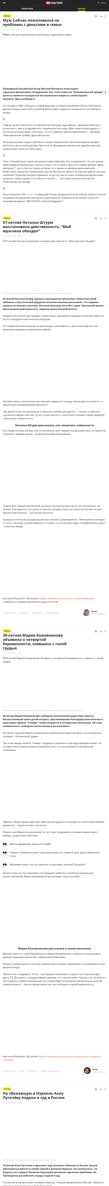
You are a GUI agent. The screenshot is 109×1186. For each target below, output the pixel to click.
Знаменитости (10, 613)
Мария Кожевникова (50, 1071)
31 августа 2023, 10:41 (12, 1102)
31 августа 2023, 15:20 (12, 236)
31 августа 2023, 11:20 (12, 653)
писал (29, 194)
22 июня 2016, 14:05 (11, 29)
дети (22, 1071)
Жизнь (82, 8)
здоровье (24, 613)
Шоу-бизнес (37, 613)
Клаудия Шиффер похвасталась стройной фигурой (66, 598)
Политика (27, 8)
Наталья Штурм (52, 613)
